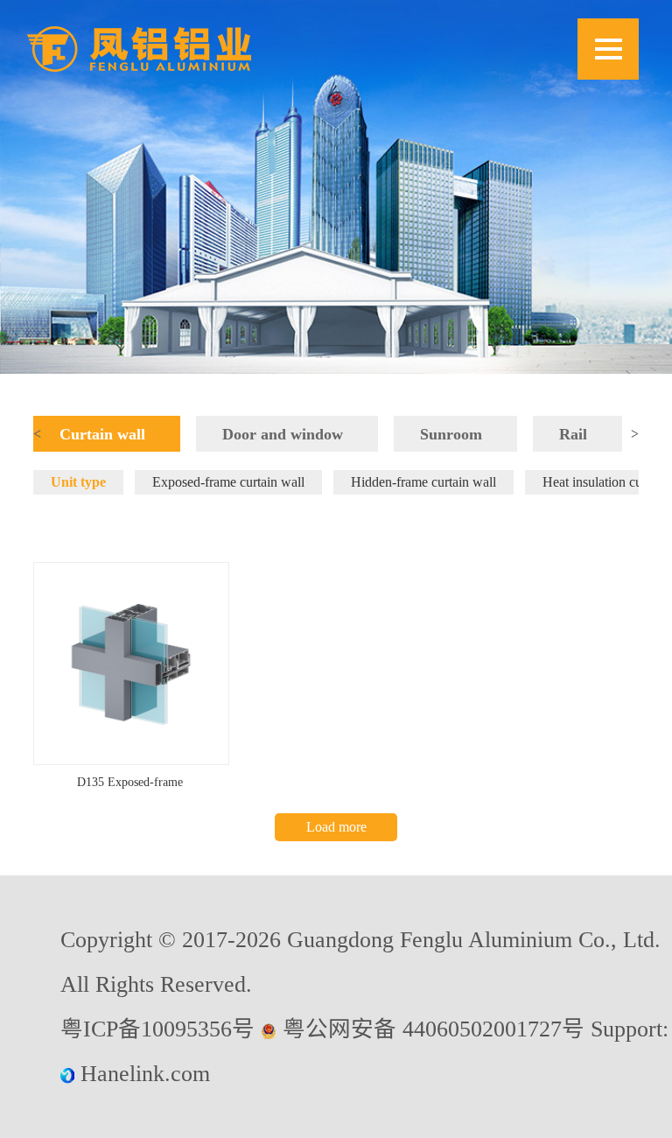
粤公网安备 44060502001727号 (433, 1029)
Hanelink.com (145, 1073)
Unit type (78, 481)
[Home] (139, 49)
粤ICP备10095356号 (157, 1029)
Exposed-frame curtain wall (228, 481)
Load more (336, 826)
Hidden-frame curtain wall (423, 481)
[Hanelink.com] (70, 1073)
